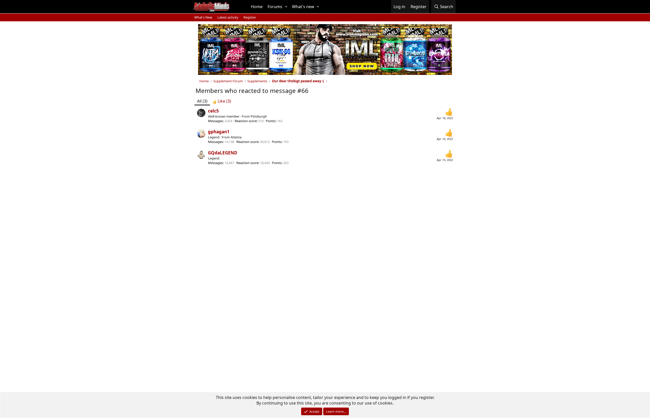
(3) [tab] (202, 101)
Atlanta (236, 137)
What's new (303, 6)
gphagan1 (219, 132)
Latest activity (227, 17)
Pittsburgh (259, 116)
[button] (286, 6)
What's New (203, 17)
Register (249, 17)
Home (257, 6)
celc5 (213, 111)
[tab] (222, 101)
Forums (275, 6)
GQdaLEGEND (222, 153)
